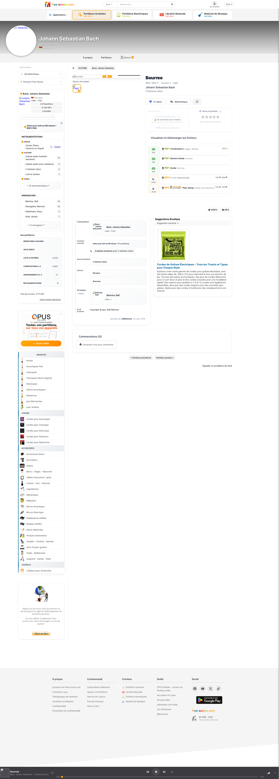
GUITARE (82, 68)
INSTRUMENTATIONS (32, 283)
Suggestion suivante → (168, 223)
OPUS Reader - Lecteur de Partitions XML (169, 689)
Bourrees (97, 281)
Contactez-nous (60, 692)
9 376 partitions (46, 104)
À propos (87, 57)
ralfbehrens (126, 319)
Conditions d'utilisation (63, 701)
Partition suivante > (165, 358)
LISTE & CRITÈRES (40, 258)
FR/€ (228, 4)
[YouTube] (203, 689)
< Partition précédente (141, 358)
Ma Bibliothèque (31, 74)
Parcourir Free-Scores (33, 82)
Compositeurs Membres (98, 687)
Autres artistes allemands (50, 300)
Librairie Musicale (134, 692)
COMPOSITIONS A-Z (40, 266)
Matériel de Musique (135, 701)
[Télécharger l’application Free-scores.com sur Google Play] (209, 700)
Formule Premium (95, 701)
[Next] (164, 772)
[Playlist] (275, 773)
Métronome (162, 714)
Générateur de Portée (167, 704)
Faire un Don (93, 706)
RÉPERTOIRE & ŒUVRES (33, 241)
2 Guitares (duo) (100, 262)
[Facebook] (195, 689)
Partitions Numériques (136, 696)
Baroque (96, 273)
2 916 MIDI (46, 111)
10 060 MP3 (46, 107)
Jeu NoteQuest (164, 709)
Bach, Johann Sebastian (103, 68)
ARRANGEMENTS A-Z (40, 275)
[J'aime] (52, 773)
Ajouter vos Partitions (97, 692)
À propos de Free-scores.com (66, 687)
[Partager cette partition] (197, 101)
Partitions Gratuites (135, 687)
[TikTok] (218, 689)
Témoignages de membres (65, 696)
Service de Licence (96, 696)
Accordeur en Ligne (166, 695)
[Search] (52, 117)
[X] (211, 689)
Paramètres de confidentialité (66, 710)
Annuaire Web (163, 700)
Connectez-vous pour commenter (97, 344)
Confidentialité (59, 706)
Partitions (106, 57)
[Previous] (148, 772)
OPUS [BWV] (28, 249)
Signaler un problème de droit (217, 366)
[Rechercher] (172, 4)
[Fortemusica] (194, 718)
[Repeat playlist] (172, 772)
